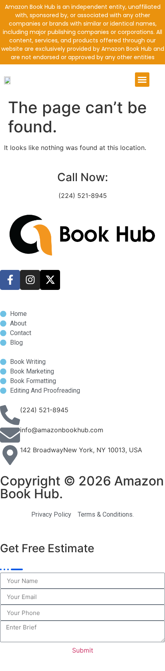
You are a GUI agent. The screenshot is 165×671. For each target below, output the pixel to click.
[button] (142, 79)
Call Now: (82, 177)
